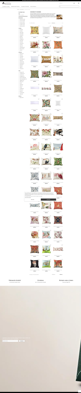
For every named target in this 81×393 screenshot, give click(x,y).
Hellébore (22, 80)
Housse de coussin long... (58, 80)
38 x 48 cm (22, 26)
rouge (21, 35)
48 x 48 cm (22, 19)
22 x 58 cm (22, 23)
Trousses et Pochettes (25, 6)
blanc (21, 32)
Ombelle (22, 88)
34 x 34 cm (22, 20)
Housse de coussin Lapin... (58, 211)
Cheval (21, 56)
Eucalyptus (22, 76)
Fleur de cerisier (23, 77)
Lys (21, 87)
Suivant (61, 274)
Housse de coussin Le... (34, 182)
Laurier (21, 84)
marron (21, 43)
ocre (21, 50)
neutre (21, 33)
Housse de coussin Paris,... (46, 255)
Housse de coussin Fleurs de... (58, 240)
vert (21, 44)
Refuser (32, 199)
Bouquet (22, 72)
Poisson (21, 64)
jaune (21, 40)
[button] (78, 3)
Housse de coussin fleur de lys (58, 226)
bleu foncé (22, 48)
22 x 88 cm (22, 24)
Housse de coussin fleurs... (35, 36)
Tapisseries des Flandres (15, 6)
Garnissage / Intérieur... (46, 36)
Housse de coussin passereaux (34, 226)
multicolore (22, 47)
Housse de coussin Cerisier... (46, 226)
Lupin (21, 85)
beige (21, 37)
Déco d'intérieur (33, 6)
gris (21, 36)
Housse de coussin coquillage (34, 240)
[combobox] (69, 6)
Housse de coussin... (58, 36)
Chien (21, 57)
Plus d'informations (28, 197)
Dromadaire (22, 59)
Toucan (21, 68)
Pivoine (21, 89)
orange (21, 39)
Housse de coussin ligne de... (58, 65)
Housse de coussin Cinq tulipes (34, 167)
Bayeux (21, 97)
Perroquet (22, 63)
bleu (21, 29)
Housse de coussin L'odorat (35, 255)
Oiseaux (22, 61)
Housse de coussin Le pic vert (34, 80)
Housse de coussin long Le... (35, 211)
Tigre (21, 67)
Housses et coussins (6, 6)
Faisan (21, 60)
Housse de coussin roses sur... (46, 138)
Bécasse (21, 53)
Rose (21, 91)
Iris (21, 83)
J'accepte (48, 199)
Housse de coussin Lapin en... (58, 167)
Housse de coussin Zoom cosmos (58, 182)
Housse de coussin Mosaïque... (58, 94)
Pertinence (57, 23)
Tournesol (22, 92)
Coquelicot (22, 73)
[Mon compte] (74, 3)
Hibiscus (21, 81)
